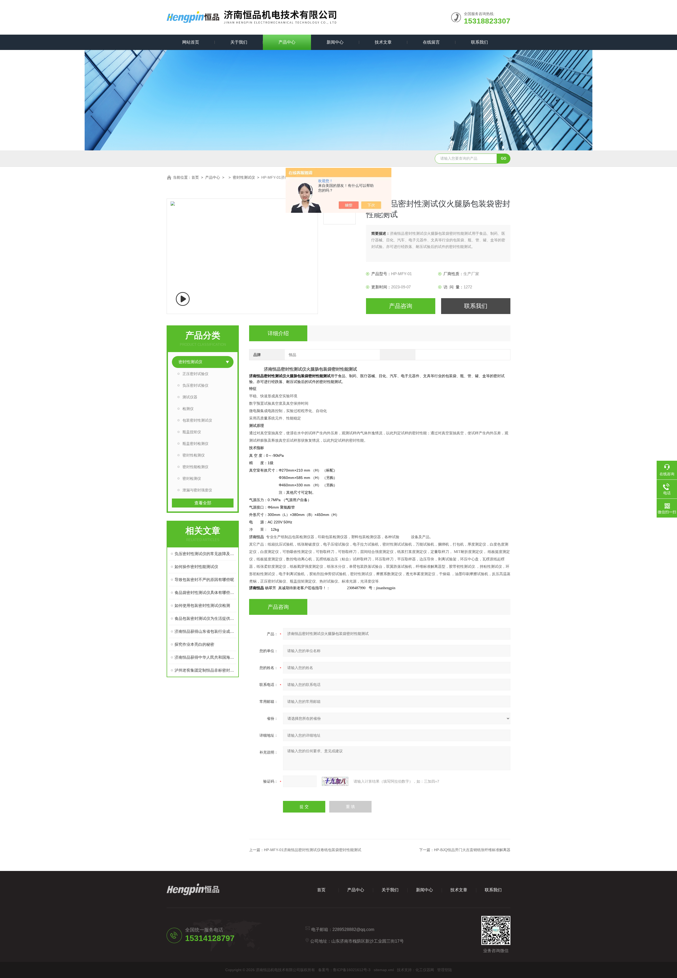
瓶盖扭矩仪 (191, 432)
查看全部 (202, 503)
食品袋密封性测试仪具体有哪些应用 (205, 592)
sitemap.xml (384, 970)
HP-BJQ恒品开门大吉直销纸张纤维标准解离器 (472, 850)
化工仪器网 (424, 970)
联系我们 (479, 42)
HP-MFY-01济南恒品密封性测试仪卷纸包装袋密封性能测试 (312, 850)
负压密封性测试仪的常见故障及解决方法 (205, 553)
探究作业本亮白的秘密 (194, 644)
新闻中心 (335, 42)
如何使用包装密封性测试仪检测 (202, 605)
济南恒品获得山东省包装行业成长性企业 (205, 631)
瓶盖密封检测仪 (195, 443)
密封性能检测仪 (195, 467)
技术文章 (383, 42)
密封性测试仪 (244, 177)
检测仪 (188, 409)
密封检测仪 (191, 478)
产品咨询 (400, 306)
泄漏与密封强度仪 (197, 490)
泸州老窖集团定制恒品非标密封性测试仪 (205, 670)
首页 (195, 177)
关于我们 (238, 42)
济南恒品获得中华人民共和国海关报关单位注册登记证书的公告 (205, 657)
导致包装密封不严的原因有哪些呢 (204, 579)
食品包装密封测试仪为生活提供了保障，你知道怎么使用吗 (205, 618)
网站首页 (190, 42)
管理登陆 (444, 970)
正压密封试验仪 (195, 374)
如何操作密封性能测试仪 (196, 566)
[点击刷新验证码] (335, 781)
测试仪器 (189, 397)
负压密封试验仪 (195, 385)
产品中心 (286, 42)
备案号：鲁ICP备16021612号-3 (344, 970)
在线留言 (431, 42)
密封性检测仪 (193, 455)
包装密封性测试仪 (197, 420)
